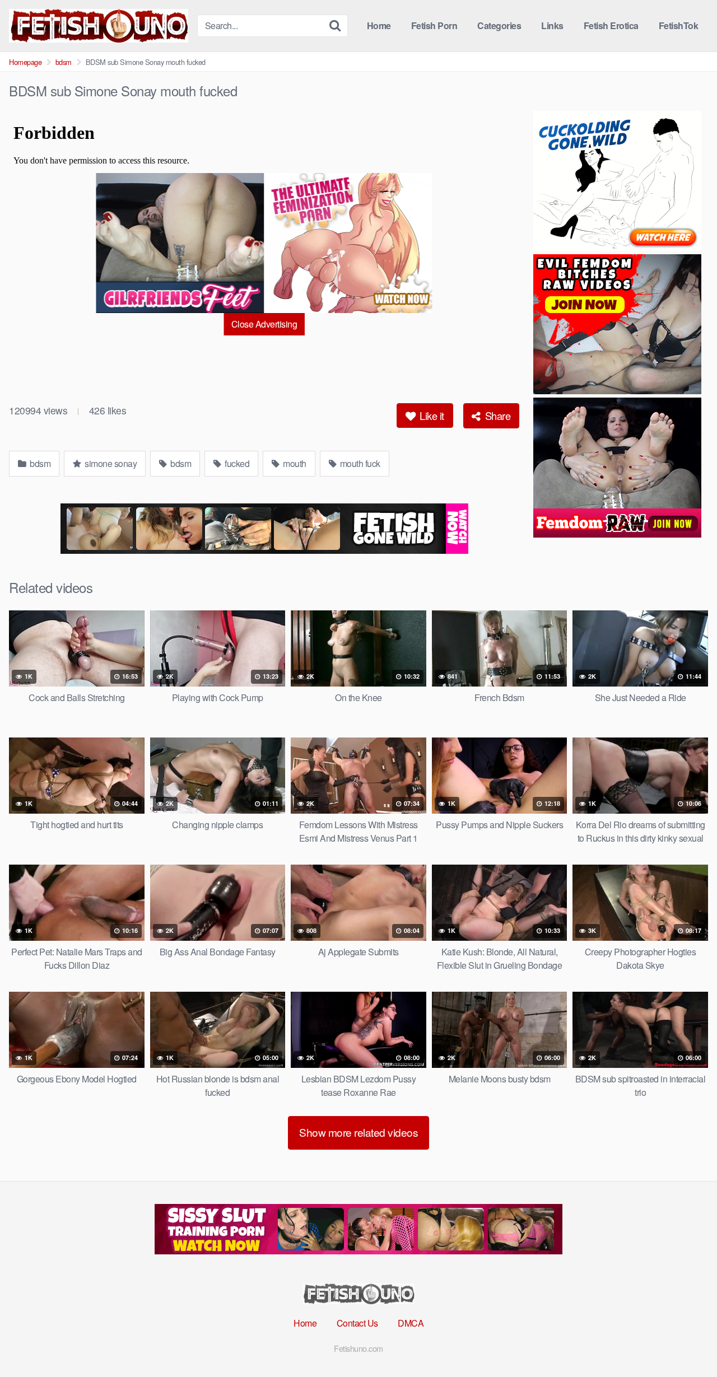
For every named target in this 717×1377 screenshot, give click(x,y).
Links (552, 25)
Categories (499, 25)
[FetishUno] (98, 26)
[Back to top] (686, 1341)
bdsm (63, 62)
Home (379, 25)
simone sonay (110, 463)
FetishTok (679, 25)
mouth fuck (359, 463)
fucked (236, 463)
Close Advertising (264, 324)
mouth (293, 463)
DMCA (410, 1323)
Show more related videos (358, 1132)
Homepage (25, 62)
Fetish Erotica (611, 25)
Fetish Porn (434, 25)
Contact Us (357, 1323)
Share (496, 415)
